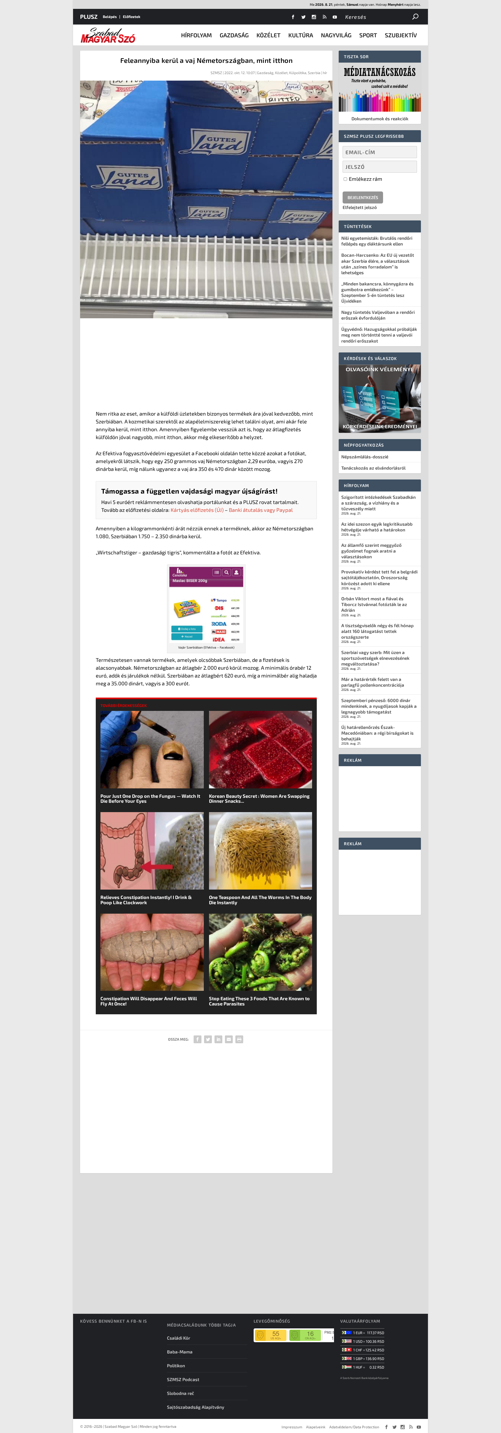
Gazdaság (234, 35)
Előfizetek (131, 16)
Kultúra (300, 35)
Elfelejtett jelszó (360, 207)
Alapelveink (315, 1427)
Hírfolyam (196, 35)
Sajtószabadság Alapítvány (195, 1407)
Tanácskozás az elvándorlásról (373, 467)
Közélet (269, 35)
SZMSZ (216, 72)
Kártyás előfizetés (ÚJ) (197, 510)
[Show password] (408, 167)
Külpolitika (297, 72)
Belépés (110, 16)
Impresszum (292, 1427)
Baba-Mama (180, 1351)
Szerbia (314, 72)
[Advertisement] (206, 365)
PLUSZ (89, 16)
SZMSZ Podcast (183, 1379)
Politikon (176, 1365)
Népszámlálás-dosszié (364, 456)
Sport (368, 35)
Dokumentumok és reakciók (379, 118)
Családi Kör (178, 1337)
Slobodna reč (180, 1393)
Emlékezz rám (365, 179)
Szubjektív (401, 35)
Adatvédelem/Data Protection (354, 1427)
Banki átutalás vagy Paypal (261, 510)
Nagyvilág (336, 35)
